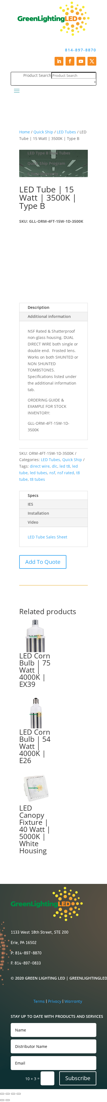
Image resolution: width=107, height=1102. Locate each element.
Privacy (54, 1001)
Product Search (37, 75)
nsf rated (65, 472)
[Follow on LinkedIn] (59, 61)
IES (30, 504)
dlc (54, 466)
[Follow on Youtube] (81, 61)
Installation (38, 513)
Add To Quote (42, 561)
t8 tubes (37, 479)
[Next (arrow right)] (7, 1100)
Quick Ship (43, 131)
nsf (52, 472)
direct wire (40, 466)
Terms (39, 1001)
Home (24, 131)
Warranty (73, 1001)
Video (33, 522)
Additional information (49, 316)
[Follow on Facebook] (70, 61)
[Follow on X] (92, 61)
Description (38, 307)
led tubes (38, 472)
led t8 (65, 466)
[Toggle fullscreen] (7, 1094)
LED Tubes (66, 131)
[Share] (13, 1094)
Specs (33, 495)
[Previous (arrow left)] (2, 1100)
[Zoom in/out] (2, 1094)
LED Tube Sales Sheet (47, 537)
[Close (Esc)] (18, 1094)
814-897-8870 (80, 49)
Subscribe (77, 1078)
